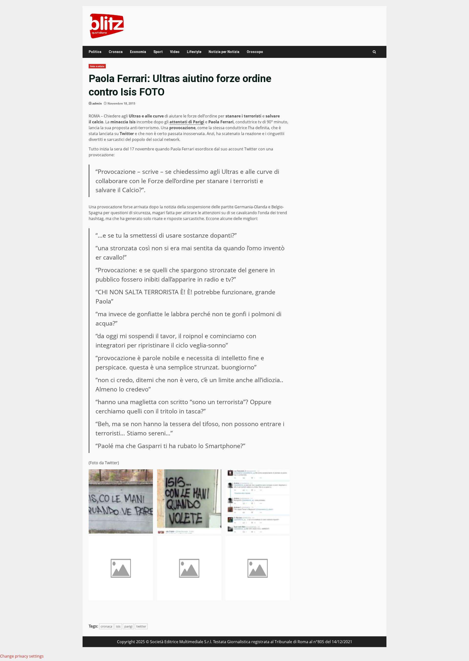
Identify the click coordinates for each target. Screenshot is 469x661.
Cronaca (116, 52)
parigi (128, 626)
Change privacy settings (22, 656)
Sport (158, 52)
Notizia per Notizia (224, 52)
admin (97, 103)
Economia (138, 52)
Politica (95, 52)
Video (175, 52)
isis (118, 626)
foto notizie (97, 66)
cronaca (106, 626)
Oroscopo (255, 52)
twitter (141, 626)
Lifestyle (194, 52)
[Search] (374, 52)
